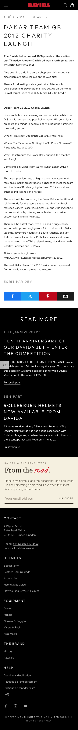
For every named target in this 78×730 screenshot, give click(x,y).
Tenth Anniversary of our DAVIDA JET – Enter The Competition (36, 347)
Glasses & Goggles (15, 621)
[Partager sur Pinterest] (48, 296)
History (8, 651)
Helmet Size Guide (15, 584)
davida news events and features (32, 269)
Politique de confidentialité (19, 688)
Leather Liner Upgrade (17, 572)
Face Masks (10, 634)
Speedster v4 (11, 566)
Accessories (11, 578)
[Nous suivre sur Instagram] (15, 706)
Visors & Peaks (13, 627)
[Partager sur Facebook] (12, 296)
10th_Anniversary (22, 332)
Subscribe (65, 498)
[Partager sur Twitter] (30, 296)
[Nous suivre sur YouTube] (25, 706)
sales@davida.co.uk (23, 548)
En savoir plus (12, 382)
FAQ (6, 694)
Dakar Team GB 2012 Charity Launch (36, 265)
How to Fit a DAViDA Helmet (21, 591)
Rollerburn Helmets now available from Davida (33, 412)
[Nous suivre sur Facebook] (6, 706)
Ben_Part (13, 396)
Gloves (8, 608)
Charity (39, 17)
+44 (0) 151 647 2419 (25, 544)
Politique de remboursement (20, 682)
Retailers (9, 657)
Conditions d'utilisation (17, 675)
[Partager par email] (65, 296)
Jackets (8, 615)
